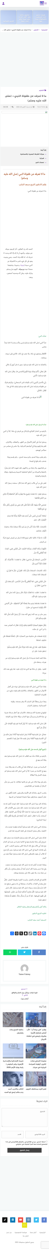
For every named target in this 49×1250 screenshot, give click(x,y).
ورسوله (21, 269)
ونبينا (22, 265)
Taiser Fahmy (41, 107)
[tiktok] (4, 1220)
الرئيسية (42, 1232)
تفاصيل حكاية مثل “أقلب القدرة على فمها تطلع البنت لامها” (24, 18)
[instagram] (28, 1220)
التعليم (41, 90)
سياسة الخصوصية (21, 1232)
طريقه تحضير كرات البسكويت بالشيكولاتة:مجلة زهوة (41, 18)
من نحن (9, 1232)
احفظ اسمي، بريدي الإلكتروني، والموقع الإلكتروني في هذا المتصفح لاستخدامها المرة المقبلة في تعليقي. (26, 1143)
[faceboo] (44, 1220)
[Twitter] (36, 1220)
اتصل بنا (26, 1236)
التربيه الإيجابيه (8, 21)
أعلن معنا (33, 1232)
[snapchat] (24, 1225)
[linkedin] (12, 1220)
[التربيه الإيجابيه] (8, 17)
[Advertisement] (24, 61)
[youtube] (20, 1220)
